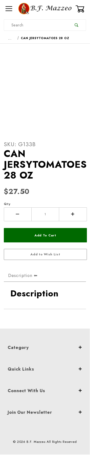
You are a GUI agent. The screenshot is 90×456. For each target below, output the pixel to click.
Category (18, 347)
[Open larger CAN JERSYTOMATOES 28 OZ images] (45, 88)
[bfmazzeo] (45, 8)
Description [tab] (20, 275)
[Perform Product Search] (76, 25)
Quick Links (21, 369)
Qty (7, 204)
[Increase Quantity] (73, 214)
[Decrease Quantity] (18, 214)
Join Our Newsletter (30, 412)
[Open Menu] (9, 8)
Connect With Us (26, 391)
